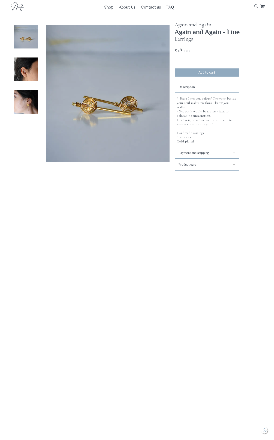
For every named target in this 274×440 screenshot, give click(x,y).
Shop (108, 7)
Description (187, 87)
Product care (188, 164)
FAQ (170, 7)
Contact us (151, 7)
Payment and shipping (194, 152)
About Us (127, 7)
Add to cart (206, 72)
